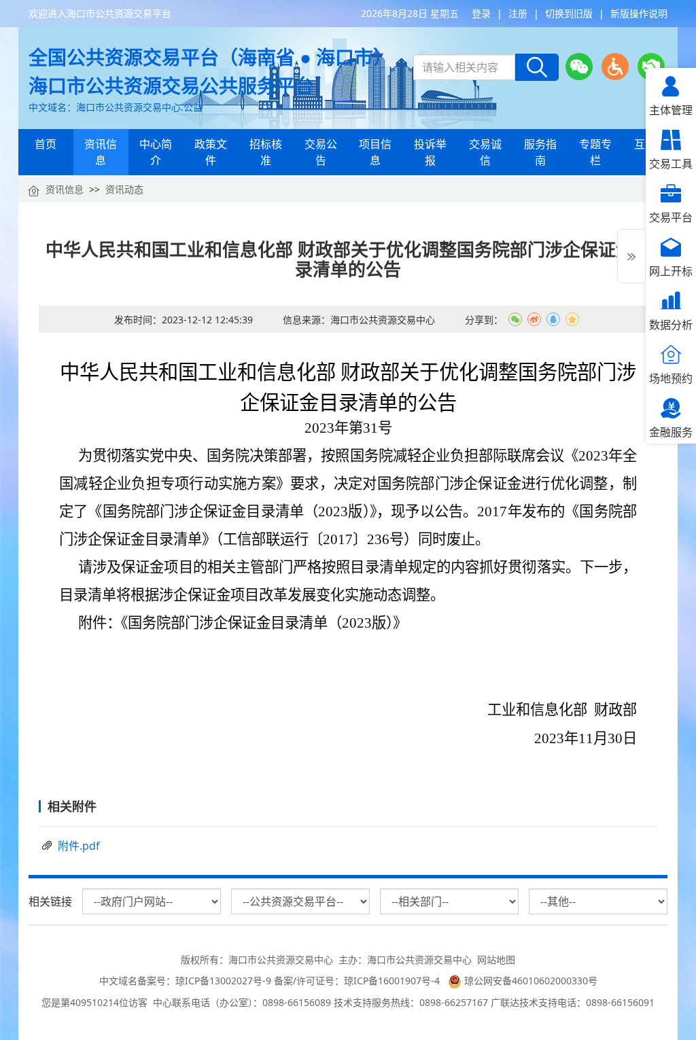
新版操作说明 (638, 13)
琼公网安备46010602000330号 (529, 980)
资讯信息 (65, 189)
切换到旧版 (569, 13)
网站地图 (496, 959)
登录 (481, 13)
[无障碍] (615, 66)
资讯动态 (124, 189)
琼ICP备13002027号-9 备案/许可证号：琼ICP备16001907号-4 (310, 980)
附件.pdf (79, 845)
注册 (517, 13)
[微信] (579, 66)
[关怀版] (651, 66)
